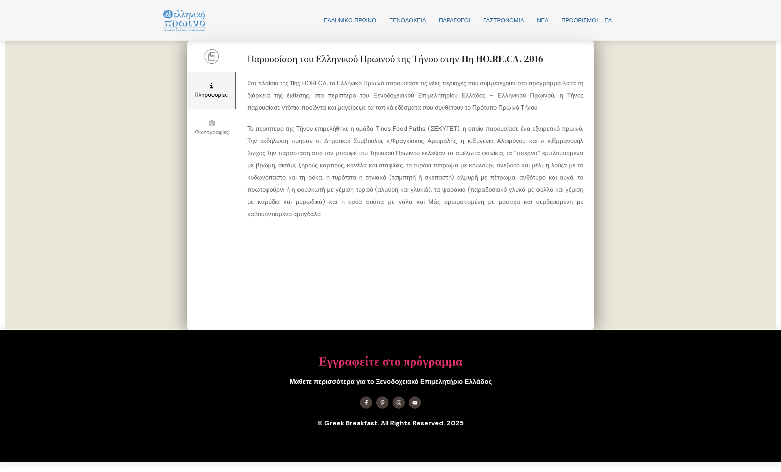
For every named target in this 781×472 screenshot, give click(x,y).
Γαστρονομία (503, 20)
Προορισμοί (579, 20)
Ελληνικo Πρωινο (350, 20)
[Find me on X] (382, 402)
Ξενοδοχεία (407, 20)
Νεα (542, 20)
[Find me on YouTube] (415, 402)
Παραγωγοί (454, 20)
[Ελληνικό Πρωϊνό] (185, 20)
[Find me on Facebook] (366, 402)
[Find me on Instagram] (399, 402)
